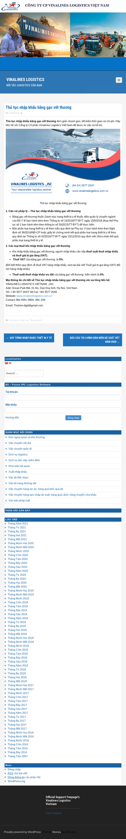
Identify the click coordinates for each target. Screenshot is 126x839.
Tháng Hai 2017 (17, 724)
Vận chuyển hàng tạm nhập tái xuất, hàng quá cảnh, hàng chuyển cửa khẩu (52, 494)
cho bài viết (17, 773)
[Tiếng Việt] (6, 362)
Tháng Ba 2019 (17, 626)
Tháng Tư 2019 (17, 622)
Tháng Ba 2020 (17, 578)
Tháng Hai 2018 (17, 677)
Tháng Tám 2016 (18, 748)
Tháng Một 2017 (17, 728)
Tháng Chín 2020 (18, 555)
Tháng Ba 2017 (17, 720)
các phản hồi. (24, 777)
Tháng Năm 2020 (18, 570)
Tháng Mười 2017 (18, 693)
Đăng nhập (73, 417)
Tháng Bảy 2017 (17, 705)
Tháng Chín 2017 (18, 697)
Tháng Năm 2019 (18, 618)
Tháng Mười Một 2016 (21, 736)
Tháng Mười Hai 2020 (21, 543)
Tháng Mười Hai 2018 (21, 638)
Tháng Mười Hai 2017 (21, 685)
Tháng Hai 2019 (17, 630)
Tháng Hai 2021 (17, 535)
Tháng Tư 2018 (17, 669)
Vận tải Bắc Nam (18, 477)
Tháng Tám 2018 (18, 653)
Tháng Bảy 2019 (17, 610)
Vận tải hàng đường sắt (22, 483)
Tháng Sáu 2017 (17, 709)
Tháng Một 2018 (17, 681)
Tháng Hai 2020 (17, 582)
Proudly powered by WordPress (22, 832)
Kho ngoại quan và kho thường (27, 437)
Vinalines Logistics (25, 79)
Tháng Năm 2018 (18, 665)
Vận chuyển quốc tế (20, 448)
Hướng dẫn (12, 417)
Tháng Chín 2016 (18, 744)
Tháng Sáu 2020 (17, 567)
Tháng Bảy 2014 (17, 752)
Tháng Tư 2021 (17, 527)
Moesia (56, 832)
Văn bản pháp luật (19, 500)
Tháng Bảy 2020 (17, 563)
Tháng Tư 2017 (17, 716)
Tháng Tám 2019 (18, 606)
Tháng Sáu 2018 (17, 661)
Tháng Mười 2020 (18, 551)
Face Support (54, 813)
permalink (37, 320)
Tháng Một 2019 (17, 634)
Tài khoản (11, 391)
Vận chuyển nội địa (20, 443)
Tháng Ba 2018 (17, 673)
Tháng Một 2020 (17, 586)
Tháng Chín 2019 (18, 602)
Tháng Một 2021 (17, 539)
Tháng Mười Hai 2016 (21, 732)
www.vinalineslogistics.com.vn (34, 296)
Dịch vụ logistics (18, 454)
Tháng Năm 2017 (18, 712)
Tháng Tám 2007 (18, 756)
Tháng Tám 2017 (18, 701)
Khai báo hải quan (19, 466)
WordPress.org (16, 781)
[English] (10, 362)
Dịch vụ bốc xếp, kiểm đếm (24, 460)
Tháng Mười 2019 (18, 598)
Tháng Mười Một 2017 (21, 689)
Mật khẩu (11, 404)
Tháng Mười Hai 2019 (21, 590)
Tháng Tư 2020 (17, 574)
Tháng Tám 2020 (18, 559)
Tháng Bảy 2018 (17, 657)
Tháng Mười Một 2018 (21, 641)
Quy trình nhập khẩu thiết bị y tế (29, 337)
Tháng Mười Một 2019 (21, 594)
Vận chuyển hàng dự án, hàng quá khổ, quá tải (36, 489)
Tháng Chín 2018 (18, 649)
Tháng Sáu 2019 (17, 614)
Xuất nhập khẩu (18, 471)
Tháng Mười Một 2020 (21, 547)
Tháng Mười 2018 (18, 645)
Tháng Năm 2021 (18, 523)
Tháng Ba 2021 (17, 531)
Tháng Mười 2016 (18, 740)
